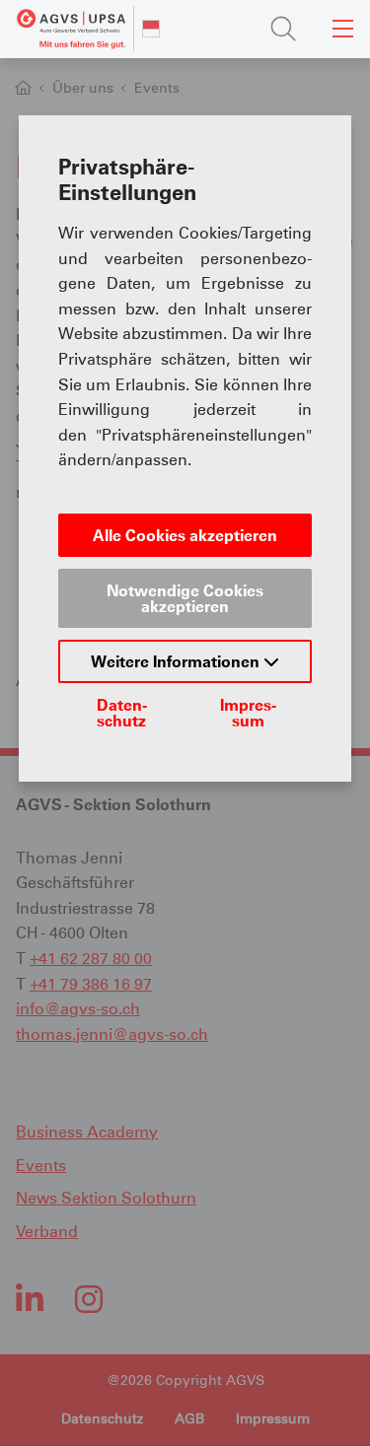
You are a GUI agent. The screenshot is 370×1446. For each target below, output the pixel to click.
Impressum (248, 712)
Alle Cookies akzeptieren (185, 535)
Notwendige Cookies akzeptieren (185, 598)
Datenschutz (122, 712)
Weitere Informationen (177, 661)
